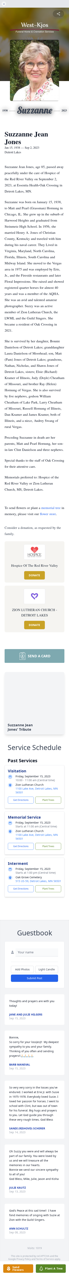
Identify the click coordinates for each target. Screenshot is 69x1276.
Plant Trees (48, 800)
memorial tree (51, 507)
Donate (34, 575)
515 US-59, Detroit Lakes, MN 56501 (38, 881)
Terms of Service (45, 1259)
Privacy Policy (23, 1259)
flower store (48, 513)
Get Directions (21, 800)
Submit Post (34, 978)
